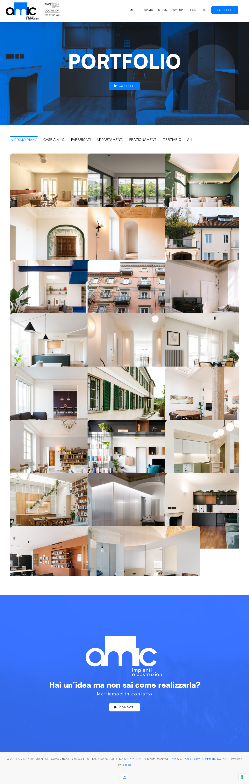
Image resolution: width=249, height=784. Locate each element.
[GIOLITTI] (66, 351)
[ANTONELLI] (66, 191)
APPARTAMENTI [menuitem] (110, 139)
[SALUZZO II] (144, 244)
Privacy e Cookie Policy (185, 758)
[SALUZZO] (144, 564)
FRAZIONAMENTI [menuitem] (143, 139)
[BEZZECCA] (66, 244)
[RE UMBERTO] (144, 191)
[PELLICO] (144, 298)
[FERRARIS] (66, 404)
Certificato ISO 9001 (215, 758)
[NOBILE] (144, 404)
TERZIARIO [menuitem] (172, 139)
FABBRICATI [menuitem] (81, 139)
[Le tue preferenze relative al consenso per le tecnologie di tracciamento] (242, 777)
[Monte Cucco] (66, 564)
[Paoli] (144, 457)
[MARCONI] (66, 298)
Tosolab (127, 764)
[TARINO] (144, 351)
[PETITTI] (66, 511)
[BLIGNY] (144, 511)
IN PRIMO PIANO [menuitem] (24, 140)
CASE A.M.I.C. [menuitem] (54, 139)
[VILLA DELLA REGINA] (66, 457)
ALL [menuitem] (190, 139)
